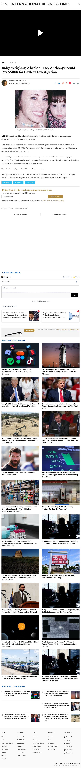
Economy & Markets (7, 743)
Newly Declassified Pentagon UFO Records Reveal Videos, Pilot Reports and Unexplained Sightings (59, 644)
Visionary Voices (22, 737)
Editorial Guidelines (60, 214)
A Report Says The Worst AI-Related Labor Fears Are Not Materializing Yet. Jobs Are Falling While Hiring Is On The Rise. (60, 679)
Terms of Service (48, 200)
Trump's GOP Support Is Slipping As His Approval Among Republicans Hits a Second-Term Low (56, 705)
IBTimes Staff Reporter (18, 81)
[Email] (74, 83)
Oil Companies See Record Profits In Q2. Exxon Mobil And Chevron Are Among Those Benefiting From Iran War (19, 440)
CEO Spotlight (21, 752)
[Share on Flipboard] (66, 83)
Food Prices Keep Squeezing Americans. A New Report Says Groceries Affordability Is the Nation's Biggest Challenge (19, 509)
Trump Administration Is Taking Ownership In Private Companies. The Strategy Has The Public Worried (60, 406)
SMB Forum (20, 743)
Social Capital (21, 740)
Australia (50, 737)
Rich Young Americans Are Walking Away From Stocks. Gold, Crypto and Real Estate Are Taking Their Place (60, 475)
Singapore (51, 743)
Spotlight (19, 746)
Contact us (36, 740)
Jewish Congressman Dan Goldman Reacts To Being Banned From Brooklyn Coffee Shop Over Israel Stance (60, 440)
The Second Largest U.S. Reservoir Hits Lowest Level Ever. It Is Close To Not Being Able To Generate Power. (19, 578)
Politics (3, 752)
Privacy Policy (59, 200)
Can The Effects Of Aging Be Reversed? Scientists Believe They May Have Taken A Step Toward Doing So (19, 543)
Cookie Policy (37, 749)
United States (52, 749)
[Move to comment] (78, 83)
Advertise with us (38, 752)
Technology (4, 749)
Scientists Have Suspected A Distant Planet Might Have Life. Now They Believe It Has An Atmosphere (19, 644)
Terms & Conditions (38, 743)
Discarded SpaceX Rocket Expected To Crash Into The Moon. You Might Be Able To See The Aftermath (59, 372)
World (3, 737)
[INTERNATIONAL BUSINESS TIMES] (40, 4)
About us (35, 737)
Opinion (3, 758)
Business (4, 746)
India (49, 740)
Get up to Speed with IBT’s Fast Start (68, 329)
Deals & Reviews (22, 755)
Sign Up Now (29, 330)
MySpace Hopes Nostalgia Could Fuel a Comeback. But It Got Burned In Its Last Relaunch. (16, 372)
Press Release (21, 749)
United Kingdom (52, 746)
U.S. (2, 740)
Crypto (3, 755)
